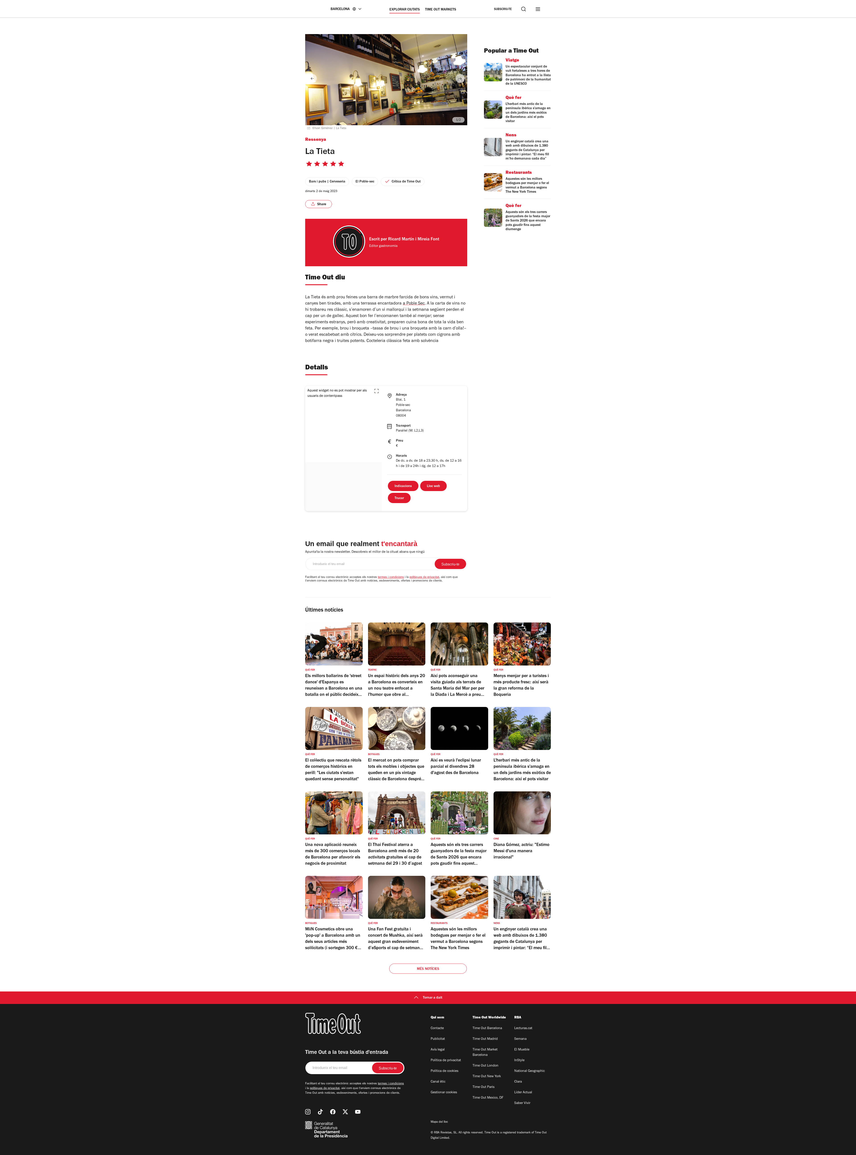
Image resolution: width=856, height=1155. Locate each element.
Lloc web (433, 486)
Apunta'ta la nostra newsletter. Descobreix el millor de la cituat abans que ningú (365, 552)
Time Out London (485, 1066)
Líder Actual (523, 1092)
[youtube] (357, 1111)
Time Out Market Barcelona (485, 1052)
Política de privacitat (446, 1060)
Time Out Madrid (485, 1039)
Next (460, 78)
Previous (312, 78)
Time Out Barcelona (487, 1028)
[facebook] (332, 1111)
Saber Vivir (522, 1103)
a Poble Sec (414, 304)
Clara (518, 1082)
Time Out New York (487, 1076)
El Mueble (521, 1050)
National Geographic (529, 1071)
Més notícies (428, 969)
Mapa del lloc (439, 1122)
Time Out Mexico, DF (488, 1098)
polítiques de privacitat (424, 577)
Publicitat (438, 1039)
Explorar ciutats (404, 10)
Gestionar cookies (444, 1092)
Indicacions (403, 486)
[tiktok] (320, 1111)
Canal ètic (438, 1082)
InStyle (519, 1060)
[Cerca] (523, 9)
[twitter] (345, 1111)
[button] (376, 391)
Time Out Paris (483, 1087)
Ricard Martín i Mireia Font (413, 240)
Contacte (437, 1028)
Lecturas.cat (523, 1028)
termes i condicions (391, 577)
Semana (520, 1039)
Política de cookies (444, 1071)
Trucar (399, 498)
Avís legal (438, 1050)
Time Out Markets (440, 10)
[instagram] (308, 1111)
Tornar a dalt (432, 998)
